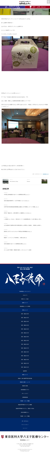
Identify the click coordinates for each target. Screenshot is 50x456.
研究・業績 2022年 (25, 329)
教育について (25, 374)
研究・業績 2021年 (25, 332)
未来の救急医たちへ (25, 412)
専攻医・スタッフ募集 (25, 400)
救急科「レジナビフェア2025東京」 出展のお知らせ (15, 237)
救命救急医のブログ (25, 389)
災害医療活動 (25, 397)
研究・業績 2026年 (25, 313)
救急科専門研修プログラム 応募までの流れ (25, 408)
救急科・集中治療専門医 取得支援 (25, 378)
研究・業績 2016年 (25, 351)
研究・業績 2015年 (25, 355)
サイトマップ (25, 428)
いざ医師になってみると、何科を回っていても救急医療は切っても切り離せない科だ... (23, 219)
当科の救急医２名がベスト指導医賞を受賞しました (15, 243)
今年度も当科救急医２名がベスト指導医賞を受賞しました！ (17, 194)
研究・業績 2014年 (25, 359)
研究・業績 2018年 (25, 344)
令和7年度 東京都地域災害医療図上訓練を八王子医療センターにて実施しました (21, 206)
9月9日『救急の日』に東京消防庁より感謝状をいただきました (17, 213)
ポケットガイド (25, 393)
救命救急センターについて (25, 291)
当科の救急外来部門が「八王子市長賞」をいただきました (16, 200)
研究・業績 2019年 (25, 340)
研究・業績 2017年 (25, 348)
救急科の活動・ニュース (25, 382)
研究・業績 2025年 (25, 317)
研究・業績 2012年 (25, 367)
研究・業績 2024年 (25, 321)
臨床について (25, 302)
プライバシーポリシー (25, 424)
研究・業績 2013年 (25, 363)
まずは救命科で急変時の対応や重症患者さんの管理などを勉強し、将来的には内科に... (23, 225)
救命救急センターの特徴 (25, 306)
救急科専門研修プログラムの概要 (14, 7)
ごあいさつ (25, 295)
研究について (25, 310)
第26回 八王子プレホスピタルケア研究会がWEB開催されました (18, 231)
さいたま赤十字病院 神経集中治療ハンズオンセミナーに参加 (17, 249)
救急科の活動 (25, 385)
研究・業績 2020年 (25, 336)
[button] (48, 2)
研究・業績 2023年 (25, 325)
